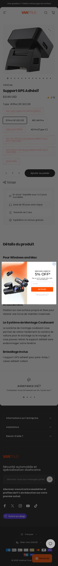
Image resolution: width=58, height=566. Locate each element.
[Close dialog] (54, 263)
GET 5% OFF (42, 289)
